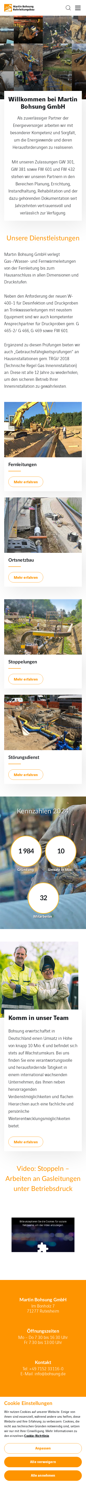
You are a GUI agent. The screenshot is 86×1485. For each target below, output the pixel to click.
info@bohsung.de (50, 1373)
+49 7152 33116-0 (46, 1368)
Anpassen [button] (43, 1448)
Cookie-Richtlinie (36, 1435)
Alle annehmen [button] (43, 1475)
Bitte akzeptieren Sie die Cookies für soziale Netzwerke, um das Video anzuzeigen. (43, 1223)
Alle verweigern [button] (43, 1461)
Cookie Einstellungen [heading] (28, 1403)
